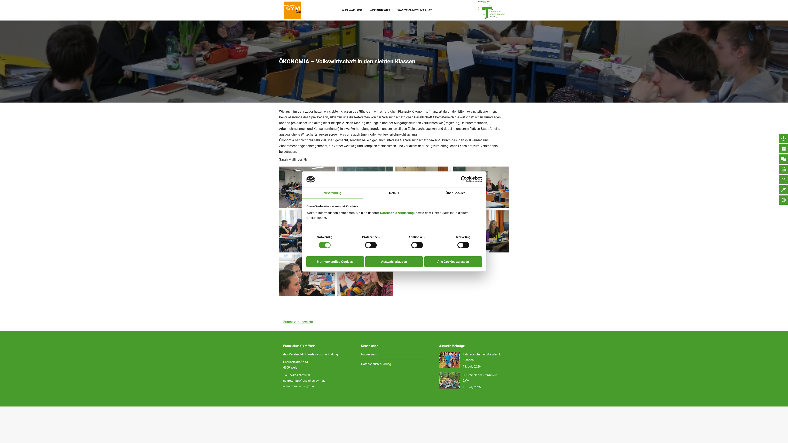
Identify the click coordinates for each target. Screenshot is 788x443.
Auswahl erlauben (394, 261)
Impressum (369, 354)
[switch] (371, 245)
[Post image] (449, 360)
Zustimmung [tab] (332, 193)
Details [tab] (394, 193)
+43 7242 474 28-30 (296, 375)
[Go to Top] (782, 437)
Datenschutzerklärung (397, 213)
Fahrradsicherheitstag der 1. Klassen (482, 357)
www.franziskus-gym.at (299, 386)
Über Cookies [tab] (455, 193)
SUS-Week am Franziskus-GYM (480, 377)
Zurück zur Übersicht (298, 322)
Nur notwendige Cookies (335, 261)
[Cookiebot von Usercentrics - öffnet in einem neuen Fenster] (464, 179)
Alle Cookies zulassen (453, 261)
